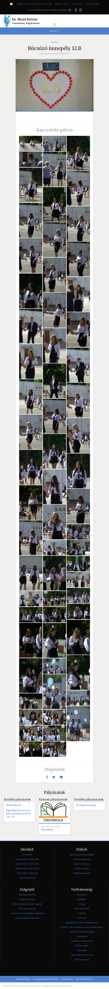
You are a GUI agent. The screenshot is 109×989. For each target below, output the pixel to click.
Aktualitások (81, 895)
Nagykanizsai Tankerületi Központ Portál (34, 4)
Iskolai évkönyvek (27, 878)
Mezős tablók (82, 946)
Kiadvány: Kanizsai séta (81, 941)
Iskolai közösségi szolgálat (82, 854)
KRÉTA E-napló (61, 4)
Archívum (81, 918)
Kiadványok (81, 936)
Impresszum (67, 979)
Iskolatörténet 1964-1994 (27, 859)
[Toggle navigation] (54, 24)
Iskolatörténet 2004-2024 (27, 868)
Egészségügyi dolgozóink (27, 918)
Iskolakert (81, 899)
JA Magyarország (86, 805)
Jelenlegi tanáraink (27, 895)
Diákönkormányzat (82, 873)
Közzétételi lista (84, 979)
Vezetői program (82, 959)
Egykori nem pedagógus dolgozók (27, 913)
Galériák (54, 42)
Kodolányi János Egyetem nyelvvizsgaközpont (81, 927)
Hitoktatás (82, 950)
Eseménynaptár (81, 908)
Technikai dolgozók (27, 908)
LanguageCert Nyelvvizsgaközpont (81, 922)
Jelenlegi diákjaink (82, 859)
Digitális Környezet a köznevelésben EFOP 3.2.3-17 (18, 813)
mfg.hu (53, 31)
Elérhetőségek (93, 4)
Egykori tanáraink (27, 899)
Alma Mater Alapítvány (27, 873)
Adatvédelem (23, 979)
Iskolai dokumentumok (82, 955)
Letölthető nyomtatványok (81, 932)
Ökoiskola (47, 829)
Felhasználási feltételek (45, 979)
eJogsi (82, 904)
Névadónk (27, 854)
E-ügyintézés (77, 4)
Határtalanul (13, 805)
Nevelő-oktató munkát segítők (27, 904)
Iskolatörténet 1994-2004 (27, 864)
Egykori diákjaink (81, 864)
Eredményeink (82, 868)
